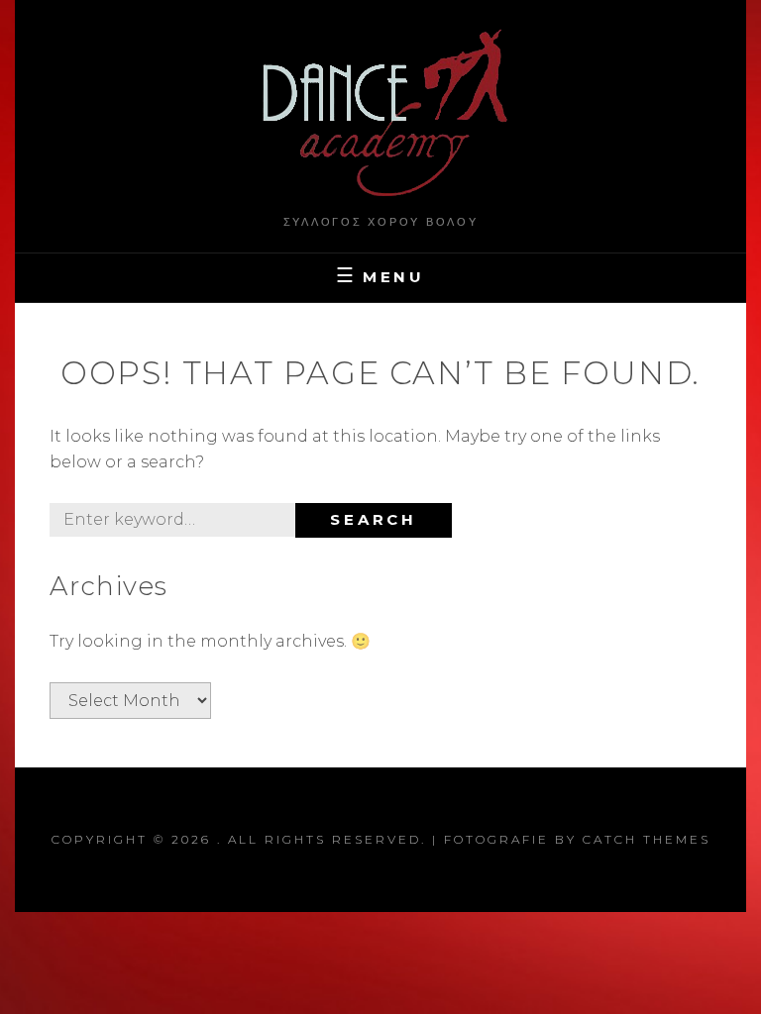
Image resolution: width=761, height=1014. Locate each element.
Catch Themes (646, 839)
